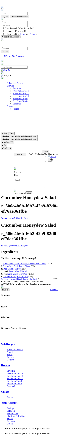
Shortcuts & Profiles (16, 416)
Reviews (54, 289)
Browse (10, 86)
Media (10, 418)
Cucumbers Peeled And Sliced (16, 266)
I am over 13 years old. (15, 31)
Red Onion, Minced (12, 269)
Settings (10, 408)
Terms (22, 34)
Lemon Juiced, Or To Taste (15, 276)
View (11, 133)
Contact (10, 359)
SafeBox (11, 411)
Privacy (33, 34)
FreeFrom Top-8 (20, 101)
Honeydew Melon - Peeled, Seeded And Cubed (24, 263)
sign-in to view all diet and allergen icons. (19, 136)
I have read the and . (20, 34)
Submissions (12, 413)
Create (10, 106)
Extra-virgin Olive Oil (17, 274)
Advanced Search (15, 83)
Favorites (17, 88)
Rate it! (5, 290)
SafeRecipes (8, 344)
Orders (10, 423)
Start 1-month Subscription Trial (19, 28)
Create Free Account (19, 16)
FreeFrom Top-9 (20, 98)
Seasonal (17, 103)
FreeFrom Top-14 (21, 91)
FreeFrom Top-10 (21, 96)
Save (29, 193)
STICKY (20, 155)
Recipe (16, 109)
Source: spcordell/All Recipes (14, 218)
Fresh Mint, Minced (18, 271)
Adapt (4, 133)
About (10, 352)
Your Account (9, 402)
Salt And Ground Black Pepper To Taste (19, 279)
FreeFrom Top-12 (21, 93)
